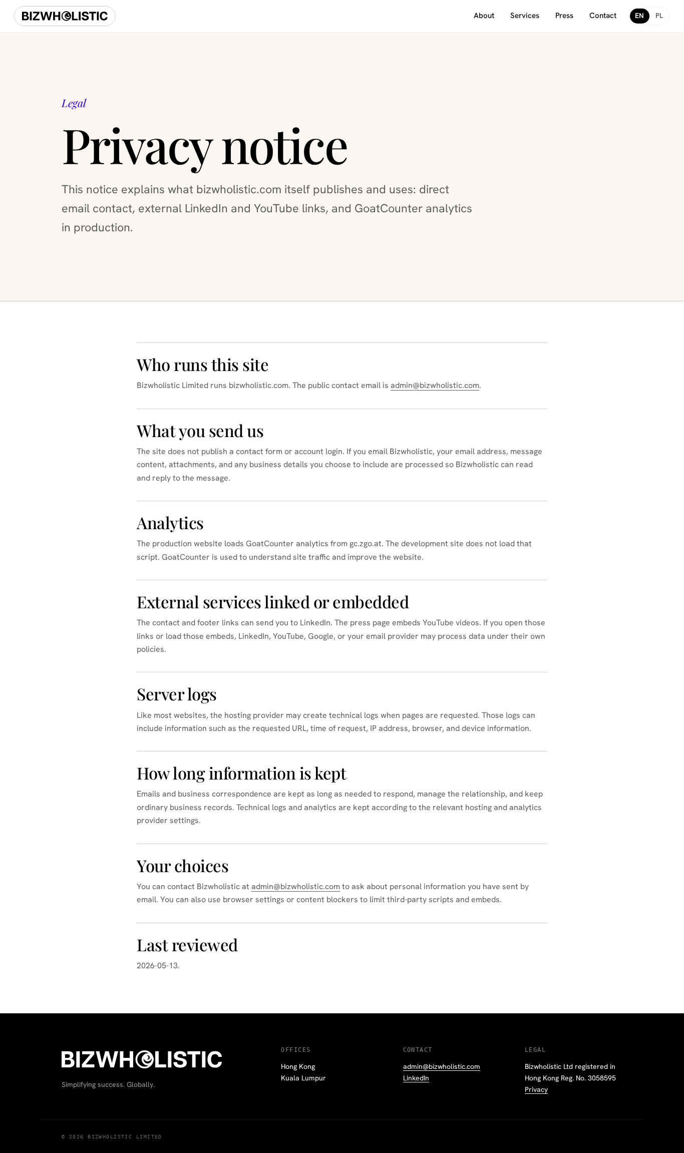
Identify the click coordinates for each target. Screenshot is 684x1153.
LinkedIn (416, 1077)
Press (564, 16)
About (484, 16)
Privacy (536, 1089)
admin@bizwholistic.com (435, 385)
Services (524, 16)
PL (659, 15)
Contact (602, 16)
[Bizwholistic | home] (65, 16)
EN (639, 15)
